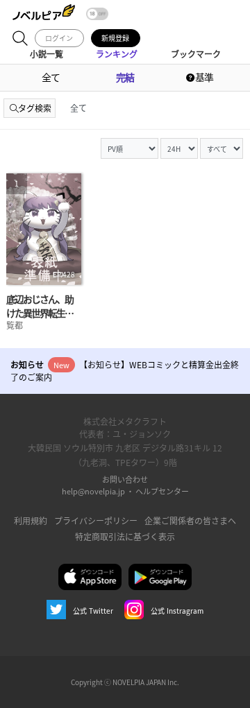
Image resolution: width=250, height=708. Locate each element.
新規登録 (115, 38)
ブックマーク (196, 54)
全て (51, 77)
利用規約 (30, 520)
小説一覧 (46, 54)
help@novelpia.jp (93, 491)
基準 (203, 77)
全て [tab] (78, 108)
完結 (125, 77)
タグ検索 (34, 108)
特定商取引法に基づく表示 (125, 536)
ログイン (59, 38)
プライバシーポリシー (96, 520)
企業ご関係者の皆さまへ (190, 520)
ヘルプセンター (162, 491)
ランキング (117, 54)
